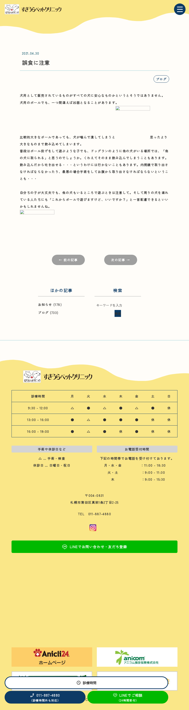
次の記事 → (120, 259)
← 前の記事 (68, 259)
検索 (118, 313)
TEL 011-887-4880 (94, 513)
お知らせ (45, 304)
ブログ (161, 79)
